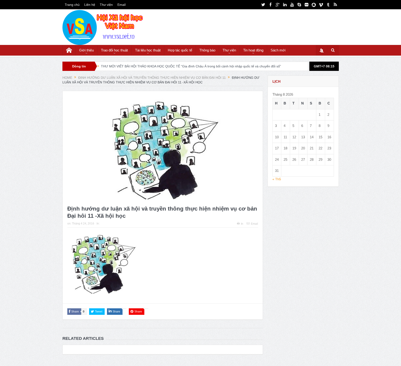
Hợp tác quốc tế (180, 50)
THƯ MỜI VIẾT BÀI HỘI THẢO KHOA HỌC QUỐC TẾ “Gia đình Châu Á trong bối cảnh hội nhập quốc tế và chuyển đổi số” (191, 66)
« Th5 (276, 179)
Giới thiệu (86, 50)
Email (121, 4)
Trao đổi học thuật (114, 50)
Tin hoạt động (253, 50)
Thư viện (106, 4)
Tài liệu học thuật (148, 50)
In (242, 223)
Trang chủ (72, 4)
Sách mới (278, 50)
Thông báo (207, 50)
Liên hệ (89, 4)
